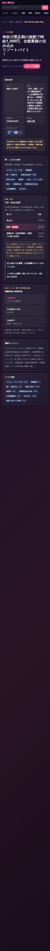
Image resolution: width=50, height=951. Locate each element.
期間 (30, 13)
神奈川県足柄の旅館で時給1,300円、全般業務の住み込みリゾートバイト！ (34, 22)
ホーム (5, 22)
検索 (45, 7)
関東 (11, 22)
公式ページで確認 (32, 66)
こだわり (15, 13)
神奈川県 (19, 22)
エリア (5, 13)
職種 (23, 13)
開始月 (37, 13)
